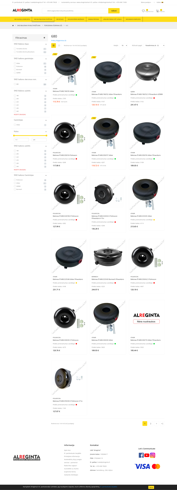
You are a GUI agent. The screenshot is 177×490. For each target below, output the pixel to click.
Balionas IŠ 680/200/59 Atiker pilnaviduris (146, 155)
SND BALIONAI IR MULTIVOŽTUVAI (28, 25)
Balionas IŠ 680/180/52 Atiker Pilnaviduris (107, 94)
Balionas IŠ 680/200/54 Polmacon (65, 155)
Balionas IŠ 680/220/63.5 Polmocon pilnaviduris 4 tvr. (104, 217)
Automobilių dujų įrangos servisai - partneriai (73, 460)
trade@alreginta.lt (37, 2)
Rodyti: (116, 45)
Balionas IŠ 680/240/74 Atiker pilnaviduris (146, 340)
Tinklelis (53, 45)
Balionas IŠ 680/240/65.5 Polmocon (65, 340)
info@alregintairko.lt (105, 2)
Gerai (151, 487)
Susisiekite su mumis (71, 469)
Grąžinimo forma (70, 472)
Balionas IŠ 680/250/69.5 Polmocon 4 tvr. (68, 401)
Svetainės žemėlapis (71, 475)
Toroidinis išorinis (21, 49)
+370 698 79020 (51, 2)
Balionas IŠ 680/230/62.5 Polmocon (143, 279)
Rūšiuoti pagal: (137, 45)
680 (67, 25)
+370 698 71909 (121, 2)
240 (17, 111)
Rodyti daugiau (20, 114)
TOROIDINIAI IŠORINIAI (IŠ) (53, 25)
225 (17, 105)
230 (17, 108)
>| (162, 423)
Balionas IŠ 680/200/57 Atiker (102, 155)
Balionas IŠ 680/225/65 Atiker (141, 216)
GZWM (18, 73)
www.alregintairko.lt (83, 2)
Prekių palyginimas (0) (58, 40)
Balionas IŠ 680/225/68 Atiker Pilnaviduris (68, 279)
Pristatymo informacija (72, 456)
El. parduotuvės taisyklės (108, 487)
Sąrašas (59, 45)
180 (17, 95)
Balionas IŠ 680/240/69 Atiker (102, 340)
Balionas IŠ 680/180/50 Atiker (63, 91)
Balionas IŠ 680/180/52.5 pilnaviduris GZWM (147, 94)
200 (17, 99)
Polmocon (19, 66)
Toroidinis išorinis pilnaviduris (25, 52)
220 (17, 102)
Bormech (19, 69)
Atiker (18, 63)
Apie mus (67, 450)
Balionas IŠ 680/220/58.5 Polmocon (65, 216)
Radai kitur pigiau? (70, 466)
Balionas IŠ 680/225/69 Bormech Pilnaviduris (108, 279)
